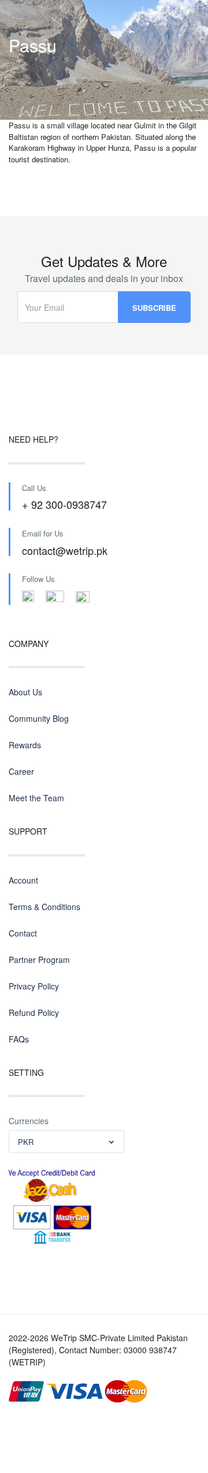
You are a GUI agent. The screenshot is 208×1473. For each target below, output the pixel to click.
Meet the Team (36, 798)
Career (21, 771)
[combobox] (66, 1141)
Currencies (29, 1120)
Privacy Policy (34, 986)
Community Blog (39, 718)
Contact (23, 933)
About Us (25, 692)
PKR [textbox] (26, 1141)
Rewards (25, 745)
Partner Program (39, 959)
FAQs (19, 1039)
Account (23, 880)
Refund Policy (34, 1012)
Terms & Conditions (44, 906)
